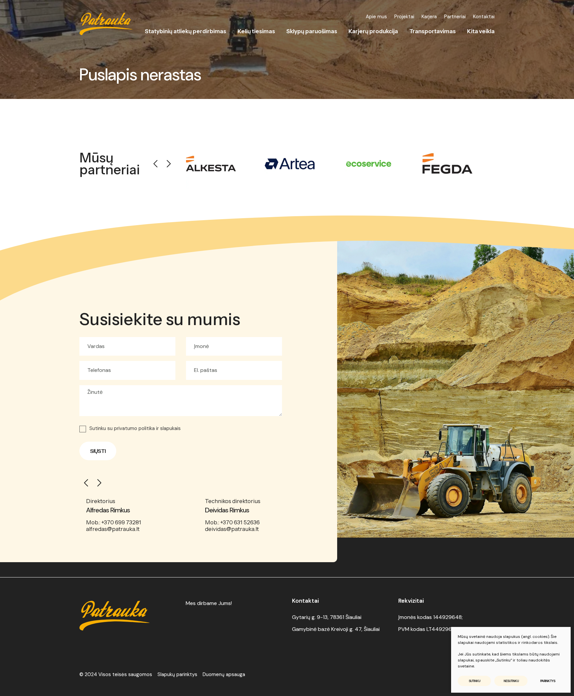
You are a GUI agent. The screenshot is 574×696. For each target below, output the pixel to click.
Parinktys (547, 681)
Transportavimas (432, 31)
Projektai (404, 16)
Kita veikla (481, 31)
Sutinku (474, 681)
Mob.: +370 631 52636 (232, 522)
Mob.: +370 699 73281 (113, 522)
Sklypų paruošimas (311, 31)
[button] (155, 163)
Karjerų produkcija (373, 31)
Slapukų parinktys (177, 674)
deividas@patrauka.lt (232, 529)
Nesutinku (511, 681)
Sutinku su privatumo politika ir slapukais (135, 428)
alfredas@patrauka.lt (113, 529)
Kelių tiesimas (256, 31)
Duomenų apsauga (224, 674)
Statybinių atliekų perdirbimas (185, 31)
